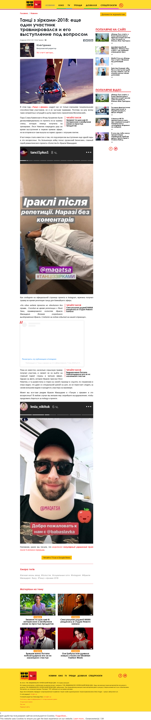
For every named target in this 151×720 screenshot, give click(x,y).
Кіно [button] (61, 5)
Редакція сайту (25, 707)
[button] (122, 5)
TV (66, 676)
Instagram (76, 575)
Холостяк (46, 575)
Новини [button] (50, 5)
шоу (35, 578)
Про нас (22, 704)
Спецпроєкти (95, 676)
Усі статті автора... (45, 52)
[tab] (110, 149)
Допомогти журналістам (113, 14)
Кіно (60, 676)
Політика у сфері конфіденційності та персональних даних (38, 699)
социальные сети (61, 575)
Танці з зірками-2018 (48, 578)
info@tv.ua (33, 694)
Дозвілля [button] (91, 5)
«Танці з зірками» (40, 107)
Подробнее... (61, 716)
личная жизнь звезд (30, 575)
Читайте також (78, 122)
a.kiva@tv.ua (47, 697)
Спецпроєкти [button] (109, 5)
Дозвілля (82, 676)
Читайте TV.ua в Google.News (56, 557)
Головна (24, 13)
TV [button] (69, 5)
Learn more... (79, 718)
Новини (34, 13)
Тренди (72, 676)
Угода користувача (26, 702)
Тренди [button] (78, 5)
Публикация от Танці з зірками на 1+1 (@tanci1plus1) (46, 363)
